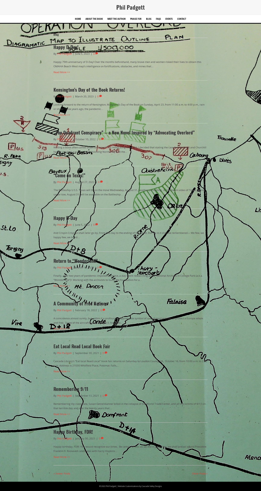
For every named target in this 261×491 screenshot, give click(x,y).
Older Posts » (200, 473)
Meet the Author (116, 19)
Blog (148, 19)
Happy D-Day (65, 218)
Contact (181, 19)
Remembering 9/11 (70, 388)
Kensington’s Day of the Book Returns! (89, 89)
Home (78, 19)
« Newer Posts (61, 473)
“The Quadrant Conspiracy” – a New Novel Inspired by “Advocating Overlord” (124, 132)
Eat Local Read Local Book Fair (81, 346)
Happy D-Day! (66, 47)
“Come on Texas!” (69, 175)
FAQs (158, 19)
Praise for (136, 19)
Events (169, 19)
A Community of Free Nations (80, 303)
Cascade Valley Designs (152, 486)
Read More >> (61, 72)
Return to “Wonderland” (75, 260)
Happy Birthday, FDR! (73, 431)
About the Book (94, 19)
